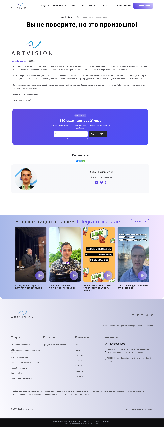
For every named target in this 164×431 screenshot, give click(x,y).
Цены (104, 6)
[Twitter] (142, 315)
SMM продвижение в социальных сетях (25, 351)
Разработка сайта (19, 368)
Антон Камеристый (19, 61)
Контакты (93, 6)
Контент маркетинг (19, 357)
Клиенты (79, 371)
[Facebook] (138, 315)
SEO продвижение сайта (21, 378)
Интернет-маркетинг (20, 345)
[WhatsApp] (83, 161)
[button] (39, 275)
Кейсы (73, 6)
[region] (29, 415)
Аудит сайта (16, 373)
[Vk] (133, 315)
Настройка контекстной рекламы (25, 363)
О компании (58, 6)
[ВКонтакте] (77, 161)
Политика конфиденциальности (139, 409)
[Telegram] (80, 161)
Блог (82, 6)
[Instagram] (147, 315)
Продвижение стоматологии (55, 345)
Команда (79, 355)
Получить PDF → (98, 134)
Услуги (44, 6)
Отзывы (78, 366)
